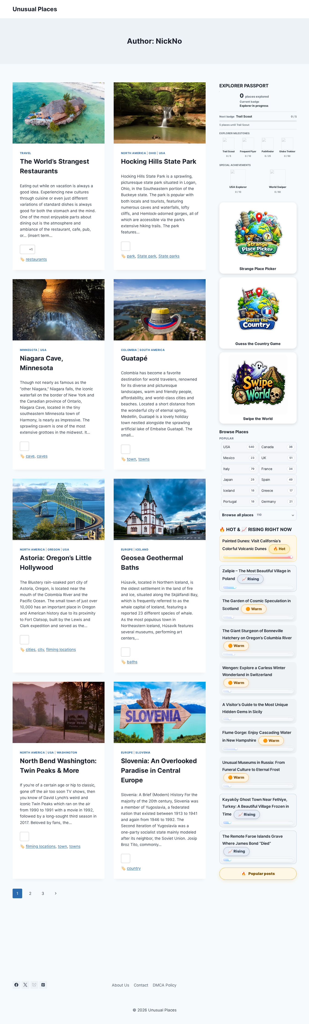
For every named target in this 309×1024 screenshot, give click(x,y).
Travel (26, 153)
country (134, 868)
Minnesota (29, 350)
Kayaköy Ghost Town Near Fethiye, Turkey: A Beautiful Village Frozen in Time (255, 807)
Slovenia (142, 752)
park (131, 256)
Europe (127, 549)
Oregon (54, 549)
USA (162, 153)
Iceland (141, 549)
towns (144, 459)
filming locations (61, 649)
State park (146, 256)
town (131, 459)
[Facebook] (16, 985)
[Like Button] (24, 249)
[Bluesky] (34, 985)
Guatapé (134, 358)
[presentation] (59, 113)
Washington (67, 752)
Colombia (129, 350)
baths (132, 662)
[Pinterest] (43, 985)
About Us (120, 985)
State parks (169, 256)
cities (30, 649)
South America (152, 350)
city (41, 649)
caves (42, 456)
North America (133, 153)
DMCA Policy (164, 985)
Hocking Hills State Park (158, 161)
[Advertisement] (258, 917)
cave (30, 456)
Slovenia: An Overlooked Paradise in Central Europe (159, 770)
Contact (141, 985)
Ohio (152, 153)
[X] (25, 985)
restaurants (36, 259)
